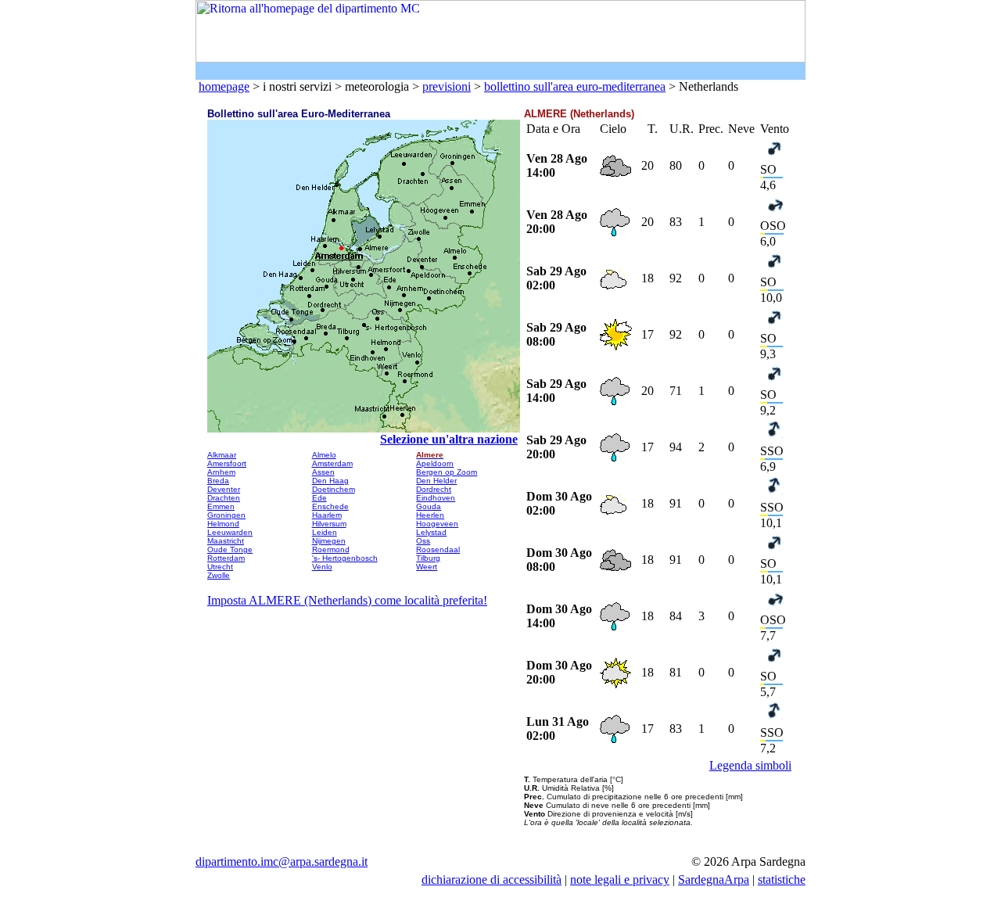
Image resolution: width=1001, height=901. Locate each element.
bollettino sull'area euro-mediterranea (575, 86)
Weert (426, 566)
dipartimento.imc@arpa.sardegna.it (282, 861)
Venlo (322, 566)
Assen (323, 472)
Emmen (221, 506)
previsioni (446, 86)
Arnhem (221, 472)
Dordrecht (433, 489)
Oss (423, 541)
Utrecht (220, 566)
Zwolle (218, 575)
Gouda (428, 506)
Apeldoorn (435, 463)
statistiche (781, 879)
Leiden (324, 532)
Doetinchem (333, 489)
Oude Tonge (230, 549)
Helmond (223, 523)
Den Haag (330, 480)
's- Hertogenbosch (345, 558)
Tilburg (428, 558)
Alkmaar (221, 454)
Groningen (226, 515)
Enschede (330, 506)
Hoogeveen (437, 523)
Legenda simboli (750, 765)
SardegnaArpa (713, 879)
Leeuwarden (230, 532)
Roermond (331, 549)
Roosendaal (438, 549)
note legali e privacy (619, 879)
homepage (224, 86)
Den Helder (436, 480)
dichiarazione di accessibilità (491, 879)
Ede (319, 498)
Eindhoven (435, 498)
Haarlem (327, 515)
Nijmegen (329, 541)
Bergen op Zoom (446, 472)
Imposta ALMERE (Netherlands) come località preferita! (347, 600)
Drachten (223, 498)
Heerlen (430, 515)
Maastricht (225, 541)
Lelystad (431, 532)
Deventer (223, 489)
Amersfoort (226, 463)
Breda (218, 480)
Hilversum (329, 523)
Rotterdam (226, 558)
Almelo (324, 454)
